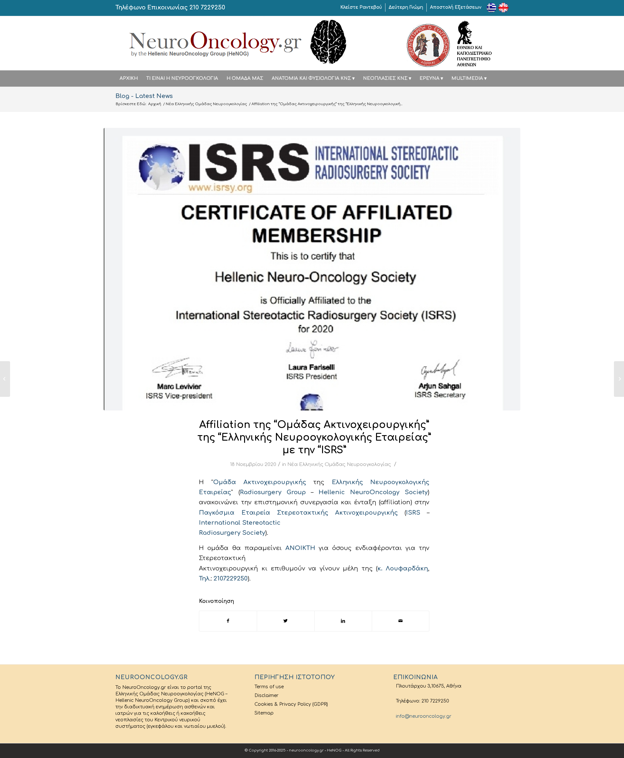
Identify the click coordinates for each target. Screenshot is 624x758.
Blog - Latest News (144, 96)
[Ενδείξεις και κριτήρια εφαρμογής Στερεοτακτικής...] (5, 379)
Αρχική (154, 104)
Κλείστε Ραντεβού (361, 7)
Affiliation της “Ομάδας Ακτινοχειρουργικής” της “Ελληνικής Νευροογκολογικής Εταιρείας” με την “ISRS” (314, 438)
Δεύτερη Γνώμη (406, 7)
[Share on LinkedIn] (343, 621)
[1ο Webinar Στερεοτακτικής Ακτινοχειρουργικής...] (619, 379)
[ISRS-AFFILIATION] (312, 269)
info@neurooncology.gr (422, 716)
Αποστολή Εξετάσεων (455, 7)
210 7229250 (207, 7)
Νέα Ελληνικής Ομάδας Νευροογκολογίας (206, 104)
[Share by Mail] (400, 621)
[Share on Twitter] (285, 621)
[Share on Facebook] (228, 621)
